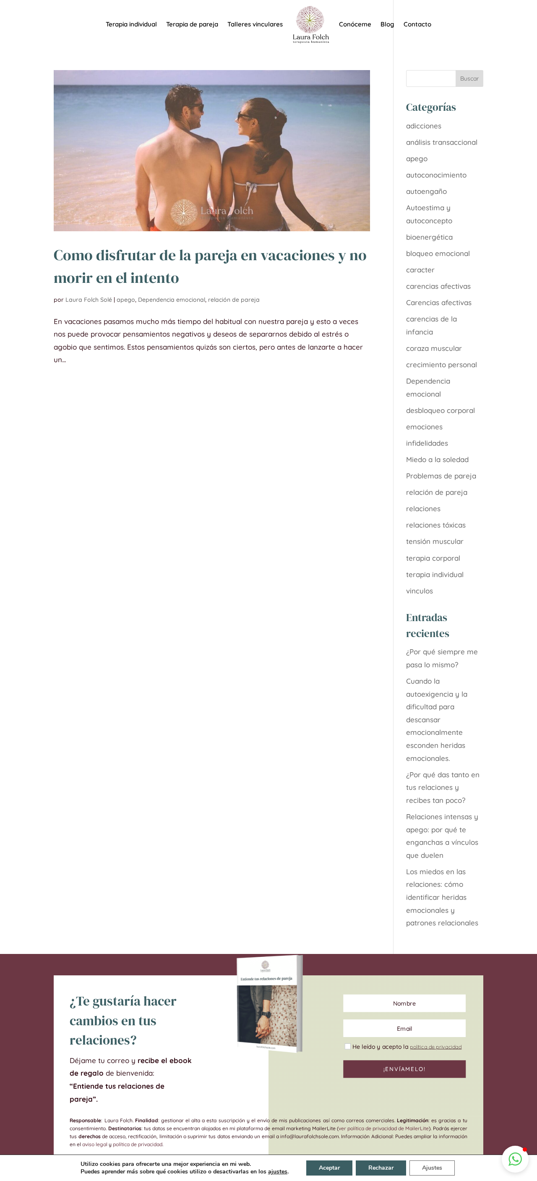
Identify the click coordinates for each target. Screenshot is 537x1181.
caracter (420, 269)
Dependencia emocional (171, 299)
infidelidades (427, 443)
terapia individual (435, 574)
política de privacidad (137, 1144)
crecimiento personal (441, 364)
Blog (387, 24)
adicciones (423, 125)
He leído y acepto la (406, 1046)
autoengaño (426, 191)
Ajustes (432, 1168)
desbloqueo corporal (440, 410)
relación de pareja (234, 299)
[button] (515, 1159)
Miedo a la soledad (437, 459)
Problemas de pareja (441, 475)
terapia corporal (433, 558)
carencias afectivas (438, 286)
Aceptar (329, 1168)
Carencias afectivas (439, 302)
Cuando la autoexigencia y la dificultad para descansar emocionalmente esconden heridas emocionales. (436, 720)
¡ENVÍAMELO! (404, 1069)
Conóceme (355, 24)
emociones (424, 426)
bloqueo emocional (438, 253)
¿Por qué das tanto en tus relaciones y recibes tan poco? (443, 787)
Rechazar (381, 1168)
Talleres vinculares (255, 24)
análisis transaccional (441, 142)
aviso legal (94, 1144)
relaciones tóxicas (436, 524)
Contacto (417, 24)
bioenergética (429, 237)
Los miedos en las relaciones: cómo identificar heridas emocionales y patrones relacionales (442, 897)
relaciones (423, 508)
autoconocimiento (436, 174)
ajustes (277, 1172)
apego (126, 299)
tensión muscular (435, 541)
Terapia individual (131, 24)
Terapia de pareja (192, 24)
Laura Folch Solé (88, 299)
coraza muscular (434, 348)
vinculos (419, 590)
